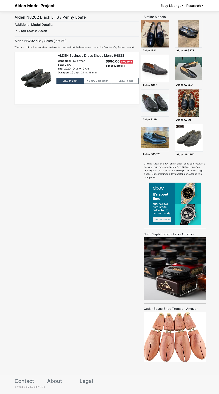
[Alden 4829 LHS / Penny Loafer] (155, 68)
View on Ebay (70, 80)
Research (193, 6)
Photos (129, 80)
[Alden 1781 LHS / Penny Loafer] (155, 33)
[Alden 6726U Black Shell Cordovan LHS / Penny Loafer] (189, 68)
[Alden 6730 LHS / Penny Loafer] (188, 103)
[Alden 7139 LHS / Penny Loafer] (155, 102)
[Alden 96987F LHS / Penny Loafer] (188, 33)
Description (102, 80)
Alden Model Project (35, 5)
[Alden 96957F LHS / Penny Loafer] (155, 137)
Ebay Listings (170, 6)
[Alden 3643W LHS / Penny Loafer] (189, 137)
